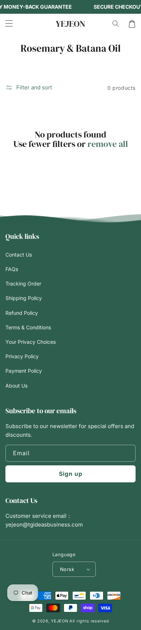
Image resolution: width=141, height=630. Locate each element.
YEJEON (59, 620)
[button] (116, 24)
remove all (107, 144)
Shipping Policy (23, 298)
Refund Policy (21, 313)
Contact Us (18, 254)
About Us (16, 385)
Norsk (67, 569)
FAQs (11, 269)
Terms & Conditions (28, 327)
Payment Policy (23, 371)
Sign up (70, 473)
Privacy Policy (22, 356)
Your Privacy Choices (30, 342)
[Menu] (9, 24)
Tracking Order (23, 283)
